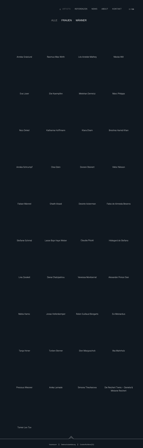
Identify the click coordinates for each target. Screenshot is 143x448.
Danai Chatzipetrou (56, 277)
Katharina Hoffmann (55, 130)
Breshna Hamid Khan (118, 130)
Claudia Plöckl (87, 240)
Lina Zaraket (24, 277)
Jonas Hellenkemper (55, 314)
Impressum (53, 444)
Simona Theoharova (87, 387)
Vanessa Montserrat (87, 277)
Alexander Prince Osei (119, 277)
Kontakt (117, 9)
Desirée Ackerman (87, 204)
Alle (54, 20)
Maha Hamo (24, 314)
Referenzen (81, 9)
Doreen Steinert (87, 167)
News (94, 9)
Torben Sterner (56, 350)
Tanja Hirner (24, 350)
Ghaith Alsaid (56, 204)
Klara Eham (87, 130)
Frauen (66, 20)
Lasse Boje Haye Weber (56, 240)
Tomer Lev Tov (24, 427)
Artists (66, 9)
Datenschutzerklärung (68, 444)
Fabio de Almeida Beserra (119, 204)
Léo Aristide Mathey (87, 57)
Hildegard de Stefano (118, 240)
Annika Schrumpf (24, 167)
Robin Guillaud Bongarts (87, 314)
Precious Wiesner (24, 387)
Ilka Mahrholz (118, 350)
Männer (81, 20)
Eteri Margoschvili (87, 350)
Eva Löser (24, 93)
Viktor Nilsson (118, 167)
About (105, 9)
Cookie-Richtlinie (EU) (87, 444)
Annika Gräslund (24, 57)
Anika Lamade (55, 387)
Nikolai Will (119, 57)
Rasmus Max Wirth (56, 57)
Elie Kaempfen (56, 93)
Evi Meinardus (118, 314)
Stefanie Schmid (24, 240)
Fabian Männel (24, 204)
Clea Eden (55, 167)
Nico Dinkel (24, 130)
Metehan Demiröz (87, 93)
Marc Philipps (118, 93)
